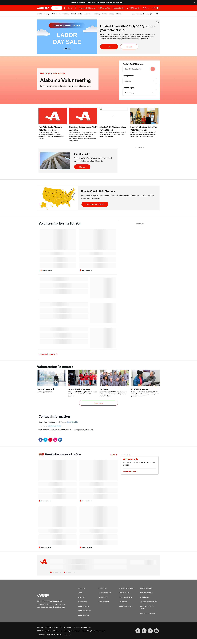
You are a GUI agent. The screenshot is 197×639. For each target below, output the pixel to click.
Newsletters (102, 597)
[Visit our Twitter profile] (144, 630)
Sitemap (40, 627)
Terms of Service (66, 627)
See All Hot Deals (129, 471)
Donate (80, 593)
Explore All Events (46, 354)
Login (154, 8)
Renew (129, 47)
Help (147, 14)
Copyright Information (72, 631)
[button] (157, 14)
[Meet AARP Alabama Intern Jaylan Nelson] (114, 116)
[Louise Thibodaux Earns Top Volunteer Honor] (144, 116)
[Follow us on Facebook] (137, 630)
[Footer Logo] (51, 595)
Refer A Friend (103, 602)
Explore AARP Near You (133, 64)
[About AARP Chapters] (82, 378)
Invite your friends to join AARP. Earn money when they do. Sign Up (96, 2)
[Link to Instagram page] (150, 630)
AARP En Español (104, 593)
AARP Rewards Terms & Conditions (49, 631)
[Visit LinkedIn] (156, 630)
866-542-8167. (72, 422)
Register (146, 8)
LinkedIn (60, 440)
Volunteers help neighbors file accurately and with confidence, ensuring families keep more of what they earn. (51, 135)
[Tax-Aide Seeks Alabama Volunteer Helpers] (52, 116)
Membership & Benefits (87, 8)
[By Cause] (114, 378)
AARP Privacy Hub (51, 627)
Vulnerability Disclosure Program (93, 631)
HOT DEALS (129, 459)
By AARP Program (139, 389)
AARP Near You (83, 615)
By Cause (104, 389)
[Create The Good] (51, 378)
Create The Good (45, 389)
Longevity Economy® (147, 613)
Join (109, 47)
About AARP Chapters (79, 389)
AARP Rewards (134, 8)
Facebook (40, 440)
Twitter (45, 440)
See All (112, 455)
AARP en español (138, 14)
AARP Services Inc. (125, 606)
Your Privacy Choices (54, 634)
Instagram (55, 440)
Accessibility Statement (82, 627)
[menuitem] (39, 15)
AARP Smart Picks (104, 8)
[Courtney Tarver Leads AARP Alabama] (83, 116)
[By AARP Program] (145, 378)
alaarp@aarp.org (54, 426)
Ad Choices (41, 634)
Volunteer (81, 597)
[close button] (157, 22)
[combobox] (139, 69)
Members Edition (118, 8)
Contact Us (102, 588)
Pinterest (50, 440)
